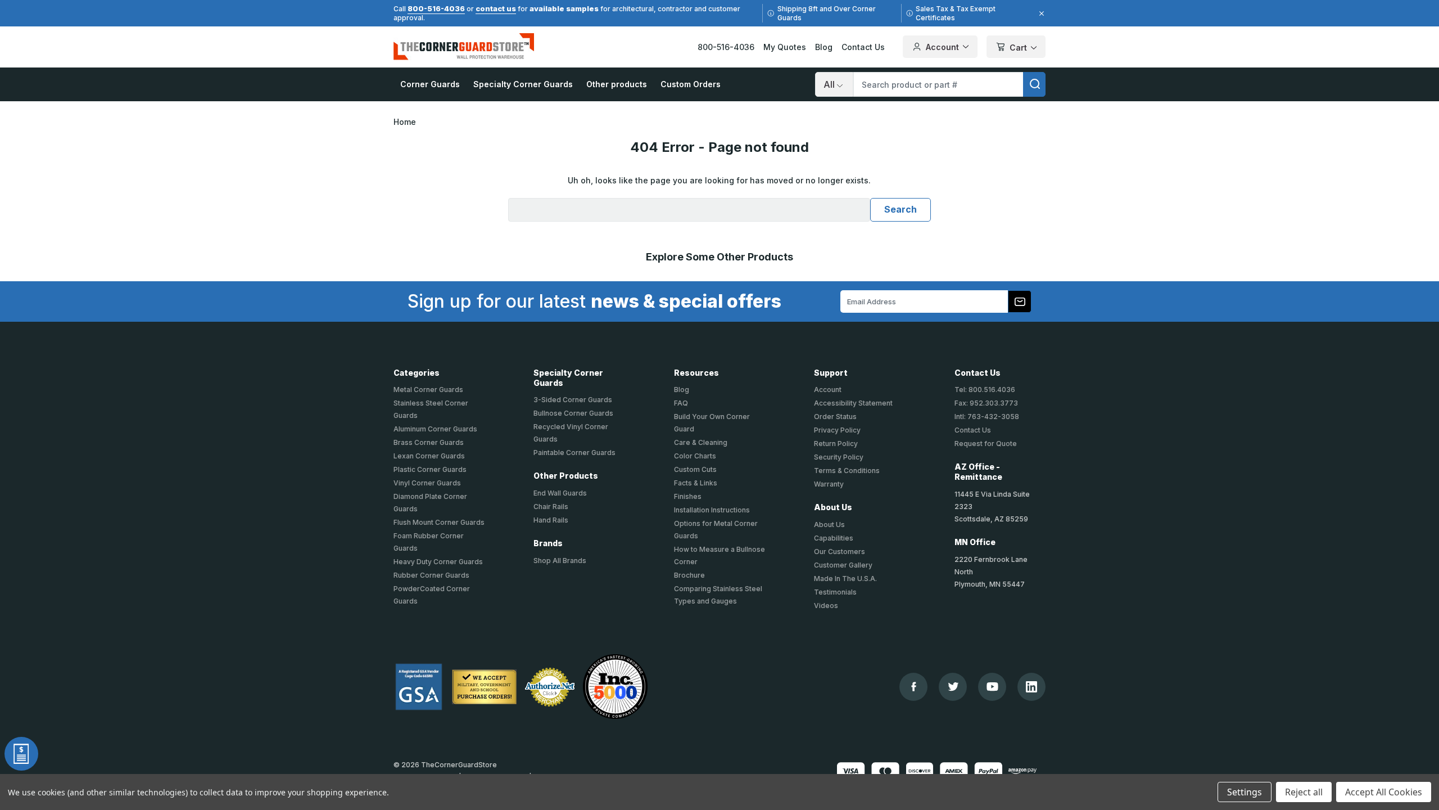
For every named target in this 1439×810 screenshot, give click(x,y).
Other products (616, 84)
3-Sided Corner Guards (572, 399)
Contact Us (863, 47)
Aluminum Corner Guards (435, 429)
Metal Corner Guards (428, 389)
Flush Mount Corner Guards (439, 522)
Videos (826, 605)
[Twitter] (953, 686)
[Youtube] (992, 686)
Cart (1018, 47)
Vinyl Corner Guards (427, 483)
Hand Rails (550, 520)
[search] (1034, 84)
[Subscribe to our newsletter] (1019, 301)
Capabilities (833, 538)
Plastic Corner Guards (430, 469)
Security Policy (838, 457)
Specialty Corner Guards (523, 84)
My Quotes (784, 47)
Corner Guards (430, 84)
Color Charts (695, 456)
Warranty (829, 484)
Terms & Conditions (847, 470)
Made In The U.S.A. (845, 578)
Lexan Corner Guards (429, 456)
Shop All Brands (559, 560)
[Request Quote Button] (21, 754)
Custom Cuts (695, 469)
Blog (823, 47)
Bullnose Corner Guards (573, 413)
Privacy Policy (837, 430)
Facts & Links (695, 483)
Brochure (689, 575)
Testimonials (835, 592)
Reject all (1304, 792)
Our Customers (839, 551)
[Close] (1040, 13)
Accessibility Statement (853, 403)
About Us (829, 524)
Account (942, 47)
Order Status (835, 416)
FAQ (681, 403)
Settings (1244, 792)
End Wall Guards (560, 493)
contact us (496, 8)
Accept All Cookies (1383, 792)
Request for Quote (985, 443)
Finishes (688, 496)
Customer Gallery (843, 565)
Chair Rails (550, 506)
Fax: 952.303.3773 (986, 403)
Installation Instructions (712, 510)
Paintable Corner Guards (574, 452)
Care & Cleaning (700, 442)
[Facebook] (913, 686)
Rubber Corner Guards (431, 575)
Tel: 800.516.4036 (984, 389)
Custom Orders (690, 84)
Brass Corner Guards (428, 442)
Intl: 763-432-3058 (986, 416)
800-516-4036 (436, 8)
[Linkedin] (1031, 686)
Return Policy (836, 443)
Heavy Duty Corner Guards (438, 561)
